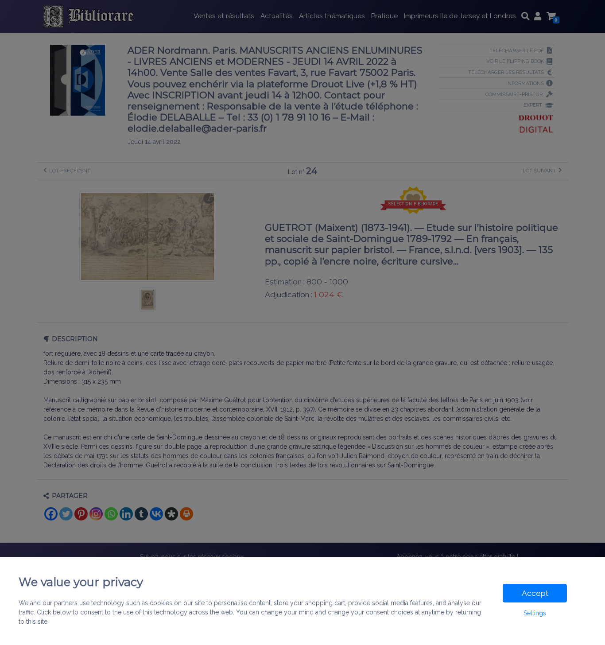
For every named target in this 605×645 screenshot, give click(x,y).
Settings (535, 613)
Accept (535, 593)
